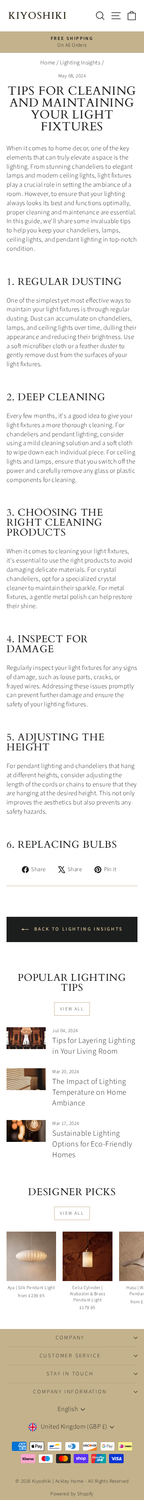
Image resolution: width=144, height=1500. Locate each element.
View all (72, 1009)
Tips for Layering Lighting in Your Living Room (93, 1046)
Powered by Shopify (72, 1493)
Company (70, 1338)
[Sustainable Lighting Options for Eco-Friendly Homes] (26, 1131)
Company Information (70, 1392)
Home (47, 63)
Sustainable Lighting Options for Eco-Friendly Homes (92, 1144)
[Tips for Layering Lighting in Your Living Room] (26, 1038)
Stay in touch (69, 1374)
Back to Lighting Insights (77, 929)
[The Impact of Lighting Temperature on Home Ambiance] (26, 1079)
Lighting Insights (80, 63)
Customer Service (70, 1356)
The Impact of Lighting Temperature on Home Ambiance (89, 1092)
